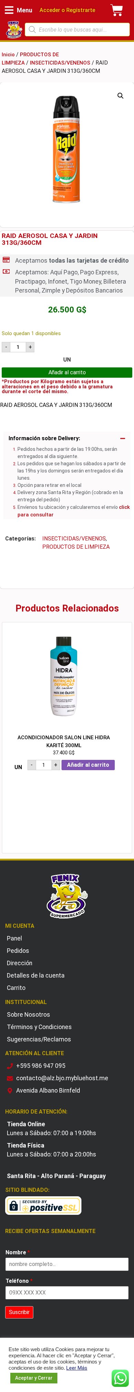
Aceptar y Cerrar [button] (34, 1378)
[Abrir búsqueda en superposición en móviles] (77, 29)
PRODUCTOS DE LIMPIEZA (76, 547)
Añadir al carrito (67, 372)
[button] (18, 10)
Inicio (8, 55)
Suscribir (19, 1312)
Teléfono (19, 1281)
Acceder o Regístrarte (67, 10)
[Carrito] (116, 10)
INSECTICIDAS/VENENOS (60, 63)
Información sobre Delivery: (44, 438)
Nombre (17, 1252)
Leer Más (76, 1368)
